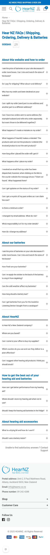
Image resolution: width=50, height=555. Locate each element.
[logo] (25, 8)
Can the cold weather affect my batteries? (19, 286)
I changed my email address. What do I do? (19, 216)
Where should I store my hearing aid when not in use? (21, 401)
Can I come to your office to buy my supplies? (20, 341)
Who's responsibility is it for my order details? (20, 224)
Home (5, 17)
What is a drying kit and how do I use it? (18, 430)
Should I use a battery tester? (14, 438)
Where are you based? (11, 333)
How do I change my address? (14, 232)
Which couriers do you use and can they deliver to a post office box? (23, 351)
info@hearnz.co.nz (17, 487)
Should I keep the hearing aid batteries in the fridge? (23, 411)
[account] (38, 8)
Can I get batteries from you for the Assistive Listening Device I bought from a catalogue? (20, 304)
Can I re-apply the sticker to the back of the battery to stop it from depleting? (22, 276)
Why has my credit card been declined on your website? (20, 94)
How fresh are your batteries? (14, 267)
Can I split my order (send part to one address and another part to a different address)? (22, 105)
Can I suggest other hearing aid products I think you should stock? (23, 362)
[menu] (4, 9)
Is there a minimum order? (12, 208)
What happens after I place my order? (17, 161)
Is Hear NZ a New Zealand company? (17, 325)
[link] (15, 469)
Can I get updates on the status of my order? (20, 188)
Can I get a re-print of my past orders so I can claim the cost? (23, 198)
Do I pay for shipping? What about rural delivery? (22, 84)
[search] (11, 8)
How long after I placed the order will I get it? (20, 154)
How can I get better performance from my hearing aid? (23, 389)
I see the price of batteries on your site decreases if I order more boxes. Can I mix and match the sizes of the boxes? (23, 72)
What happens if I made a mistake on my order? (21, 130)
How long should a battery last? (15, 294)
